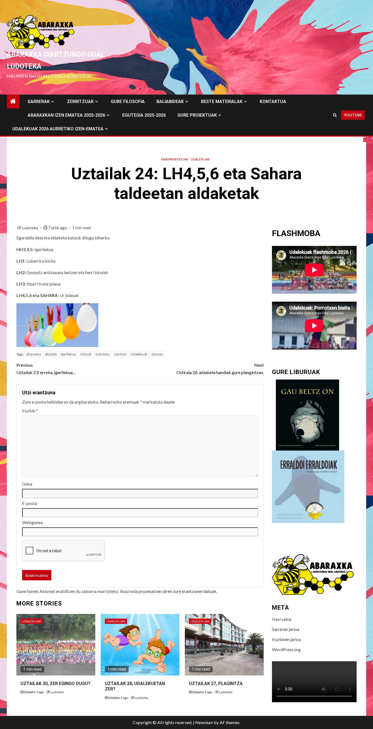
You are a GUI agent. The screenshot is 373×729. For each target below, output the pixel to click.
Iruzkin (30, 410)
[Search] (334, 115)
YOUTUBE (353, 115)
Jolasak (86, 354)
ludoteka (103, 354)
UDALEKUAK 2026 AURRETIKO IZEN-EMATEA (57, 128)
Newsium (204, 722)
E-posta (29, 503)
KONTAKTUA (273, 101)
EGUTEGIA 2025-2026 (144, 115)
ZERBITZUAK (80, 101)
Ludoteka (30, 227)
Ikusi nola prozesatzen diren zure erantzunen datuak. (168, 591)
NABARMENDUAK (174, 159)
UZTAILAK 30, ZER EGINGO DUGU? (55, 683)
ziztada (157, 354)
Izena (27, 483)
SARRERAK (39, 101)
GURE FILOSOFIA (128, 101)
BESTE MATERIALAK (221, 101)
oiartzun (120, 354)
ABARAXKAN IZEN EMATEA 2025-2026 (66, 115)
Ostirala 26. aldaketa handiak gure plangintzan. (220, 368)
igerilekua (68, 354)
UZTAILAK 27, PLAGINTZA (216, 683)
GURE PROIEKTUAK (197, 115)
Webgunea (32, 522)
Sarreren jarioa (285, 629)
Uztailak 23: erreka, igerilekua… (46, 368)
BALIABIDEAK (170, 101)
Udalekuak (200, 159)
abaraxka (33, 354)
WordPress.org (286, 649)
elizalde (51, 354)
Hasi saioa (281, 619)
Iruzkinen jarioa (286, 639)
